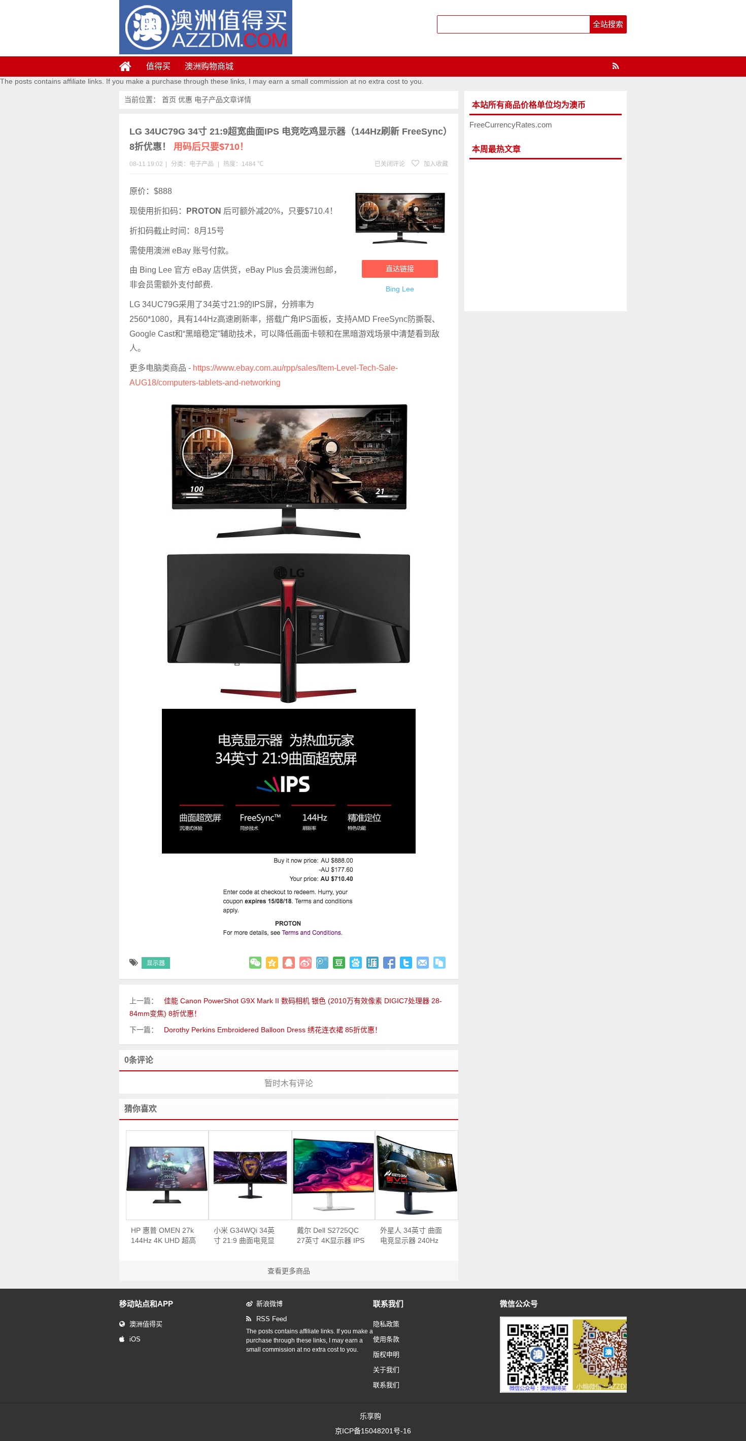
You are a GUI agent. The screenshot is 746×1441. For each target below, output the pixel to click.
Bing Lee (400, 289)
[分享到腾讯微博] (322, 963)
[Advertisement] (545, 235)
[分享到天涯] (372, 963)
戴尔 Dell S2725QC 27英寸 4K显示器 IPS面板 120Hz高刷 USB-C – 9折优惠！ (330, 1236)
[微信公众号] (573, 1390)
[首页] (129, 66)
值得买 (158, 66)
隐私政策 (386, 1324)
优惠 (185, 99)
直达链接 (400, 269)
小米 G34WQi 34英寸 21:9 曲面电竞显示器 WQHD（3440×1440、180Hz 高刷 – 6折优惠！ (245, 1236)
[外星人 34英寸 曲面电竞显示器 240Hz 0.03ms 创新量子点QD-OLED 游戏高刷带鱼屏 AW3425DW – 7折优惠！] (417, 1175)
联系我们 (386, 1385)
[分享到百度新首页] (356, 963)
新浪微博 (269, 1303)
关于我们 (386, 1369)
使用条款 (386, 1339)
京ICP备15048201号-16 (373, 1431)
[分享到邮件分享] (423, 963)
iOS (135, 1339)
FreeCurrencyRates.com (510, 124)
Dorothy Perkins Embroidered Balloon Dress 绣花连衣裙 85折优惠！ (273, 1030)
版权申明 (386, 1354)
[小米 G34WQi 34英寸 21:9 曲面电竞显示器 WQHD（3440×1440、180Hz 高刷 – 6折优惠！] (250, 1175)
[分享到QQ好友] (289, 963)
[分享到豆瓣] (339, 963)
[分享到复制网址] (439, 963)
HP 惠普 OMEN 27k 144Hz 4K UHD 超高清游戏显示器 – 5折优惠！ (163, 1236)
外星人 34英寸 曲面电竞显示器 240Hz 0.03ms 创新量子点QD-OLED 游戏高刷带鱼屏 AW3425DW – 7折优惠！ (411, 1236)
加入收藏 (435, 164)
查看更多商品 (288, 1271)
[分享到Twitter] (406, 963)
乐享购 (370, 1416)
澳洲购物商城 (209, 66)
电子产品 (208, 99)
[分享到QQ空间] (272, 963)
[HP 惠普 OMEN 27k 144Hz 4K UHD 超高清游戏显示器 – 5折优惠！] (167, 1174)
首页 (169, 99)
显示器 (156, 963)
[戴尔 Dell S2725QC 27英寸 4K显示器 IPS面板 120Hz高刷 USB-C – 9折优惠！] (333, 1174)
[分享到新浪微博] (305, 963)
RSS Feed (271, 1319)
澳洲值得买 (145, 1324)
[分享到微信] (255, 963)
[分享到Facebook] (389, 963)
